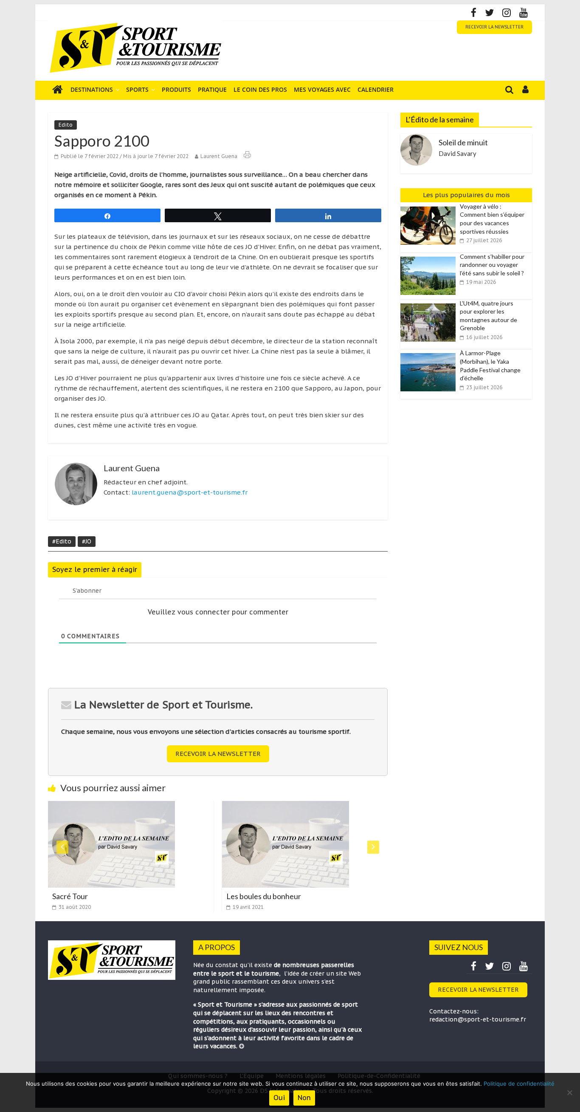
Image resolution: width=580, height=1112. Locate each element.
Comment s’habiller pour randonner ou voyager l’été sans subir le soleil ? (492, 265)
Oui (279, 1097)
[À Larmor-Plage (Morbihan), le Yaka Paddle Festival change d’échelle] (430, 353)
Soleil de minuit (463, 142)
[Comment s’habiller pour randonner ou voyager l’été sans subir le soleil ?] (430, 257)
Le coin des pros (260, 89)
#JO (86, 541)
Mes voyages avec (322, 89)
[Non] (569, 1092)
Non (304, 1097)
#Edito (61, 541)
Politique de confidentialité (519, 1083)
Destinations (91, 89)
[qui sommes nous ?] (241, 1046)
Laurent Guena (218, 156)
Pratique (212, 89)
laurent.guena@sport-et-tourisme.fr (190, 492)
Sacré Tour (66, 896)
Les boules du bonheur (259, 896)
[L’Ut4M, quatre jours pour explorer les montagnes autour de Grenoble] (430, 304)
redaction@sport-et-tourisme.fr (477, 1019)
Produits (176, 89)
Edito (66, 125)
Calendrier (376, 89)
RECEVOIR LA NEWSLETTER (494, 27)
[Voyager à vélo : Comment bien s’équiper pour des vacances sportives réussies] (430, 207)
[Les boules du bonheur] (281, 806)
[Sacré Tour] (107, 806)
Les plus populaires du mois (466, 195)
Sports (137, 89)
